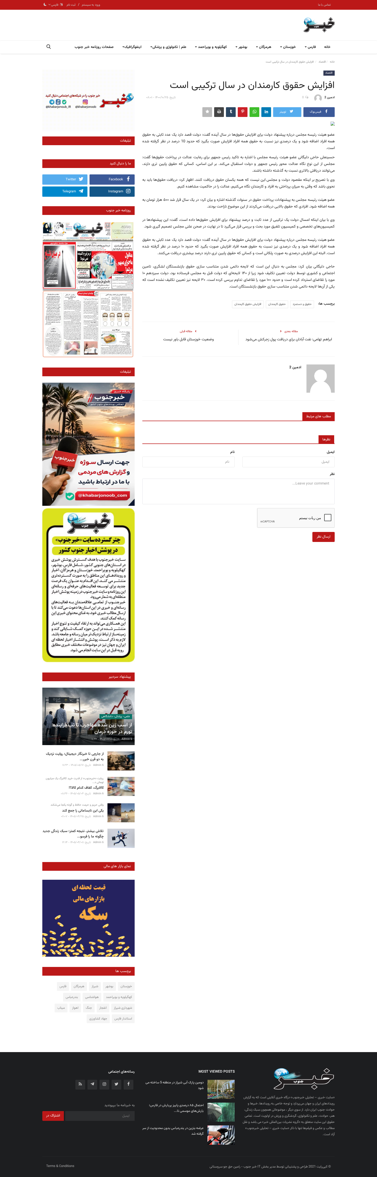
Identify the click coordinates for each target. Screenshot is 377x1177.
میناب (61, 1008)
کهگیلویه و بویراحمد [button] (212, 47)
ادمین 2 (329, 97)
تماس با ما (324, 5)
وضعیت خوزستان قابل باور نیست (188, 339)
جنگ (89, 1008)
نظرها (326, 439)
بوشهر (109, 986)
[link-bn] (88, 100)
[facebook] (128, 1085)
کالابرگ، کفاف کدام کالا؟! (86, 788)
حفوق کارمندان (277, 304)
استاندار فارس (123, 1018)
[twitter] (116, 1085)
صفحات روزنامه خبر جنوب (94, 47)
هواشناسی (92, 997)
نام (232, 452)
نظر (332, 474)
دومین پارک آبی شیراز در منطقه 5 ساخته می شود (174, 1085)
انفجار (103, 1008)
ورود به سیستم (91, 5)
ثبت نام (71, 5)
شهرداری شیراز (123, 1008)
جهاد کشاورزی (98, 1018)
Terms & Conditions (60, 1166)
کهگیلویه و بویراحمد (119, 997)
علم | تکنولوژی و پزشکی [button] (169, 47)
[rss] (80, 1085)
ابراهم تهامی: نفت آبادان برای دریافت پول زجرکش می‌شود (288, 339)
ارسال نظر (323, 537)
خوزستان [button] (289, 47)
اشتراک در (53, 1116)
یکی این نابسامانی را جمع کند (83, 811)
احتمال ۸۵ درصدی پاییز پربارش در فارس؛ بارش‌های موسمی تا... (176, 1108)
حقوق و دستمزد (302, 304)
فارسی (55, 5)
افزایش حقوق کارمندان (247, 304)
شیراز (95, 986)
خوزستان (126, 986)
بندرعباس (72, 997)
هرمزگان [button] (264, 47)
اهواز (75, 1008)
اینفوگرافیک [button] (133, 47)
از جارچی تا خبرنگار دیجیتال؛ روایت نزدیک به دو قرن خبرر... (75, 756)
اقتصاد (322, 62)
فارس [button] (311, 47)
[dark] (45, 5)
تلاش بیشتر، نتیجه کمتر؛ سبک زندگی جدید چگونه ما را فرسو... (73, 834)
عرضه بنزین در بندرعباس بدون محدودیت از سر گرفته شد (173, 1131)
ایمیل (331, 452)
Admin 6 (127, 739)
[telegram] (92, 1085)
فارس (62, 986)
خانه (327, 47)
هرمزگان (79, 986)
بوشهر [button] (242, 47)
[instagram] (104, 1085)
